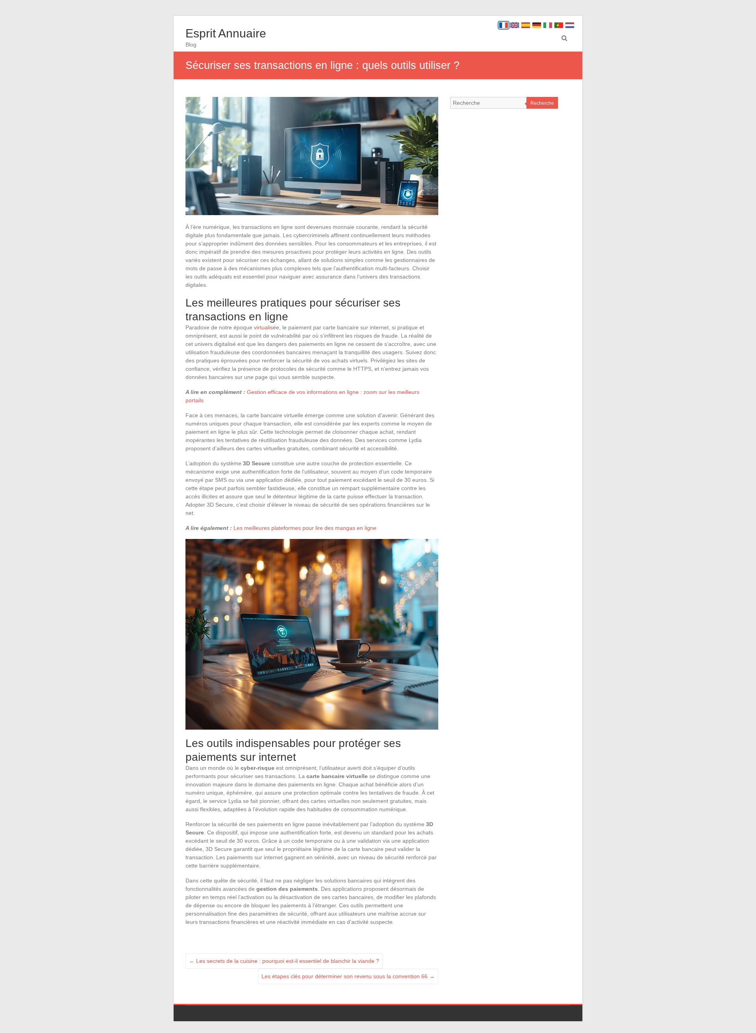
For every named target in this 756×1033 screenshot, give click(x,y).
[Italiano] (547, 25)
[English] (514, 25)
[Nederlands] (569, 25)
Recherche (542, 103)
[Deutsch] (536, 25)
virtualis (263, 327)
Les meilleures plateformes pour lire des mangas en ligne (304, 528)
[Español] (525, 25)
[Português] (558, 25)
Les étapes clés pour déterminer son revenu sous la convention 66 (348, 976)
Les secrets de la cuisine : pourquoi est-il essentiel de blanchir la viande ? (284, 961)
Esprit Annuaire (225, 33)
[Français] (503, 25)
